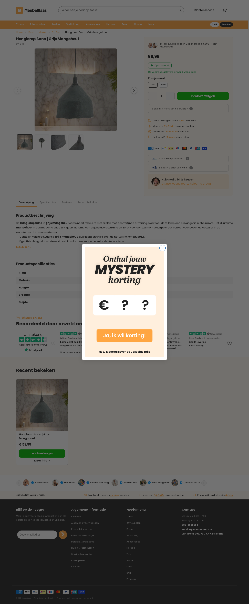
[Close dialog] (162, 248)
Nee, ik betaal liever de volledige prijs (124, 352)
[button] (124, 297)
